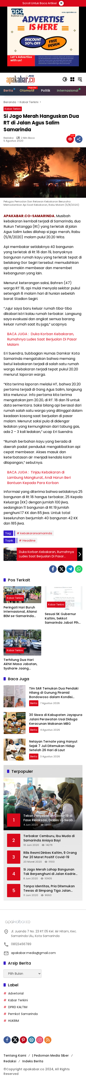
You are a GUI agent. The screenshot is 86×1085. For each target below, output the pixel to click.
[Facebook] (53, 569)
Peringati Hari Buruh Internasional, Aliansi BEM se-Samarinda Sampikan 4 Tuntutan (21, 611)
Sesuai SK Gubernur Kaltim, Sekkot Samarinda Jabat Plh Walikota (62, 618)
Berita (33, 703)
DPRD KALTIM (17, 1007)
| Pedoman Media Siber (50, 1055)
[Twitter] (61, 569)
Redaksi (9, 138)
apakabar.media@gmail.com (33, 953)
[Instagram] (39, 1039)
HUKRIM (13, 1020)
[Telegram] (70, 569)
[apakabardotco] (20, 79)
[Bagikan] (78, 139)
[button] (64, 79)
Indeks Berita (32, 1061)
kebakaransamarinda (36, 533)
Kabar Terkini (13, 109)
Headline (29, 540)
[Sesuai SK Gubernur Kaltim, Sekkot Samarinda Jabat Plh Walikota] (63, 598)
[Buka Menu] (72, 79)
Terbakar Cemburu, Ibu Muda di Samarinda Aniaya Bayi (49, 838)
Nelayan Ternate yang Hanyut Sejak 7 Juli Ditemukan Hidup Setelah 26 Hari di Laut (53, 745)
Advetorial (16, 993)
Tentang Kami (15, 1055)
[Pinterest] (23, 1039)
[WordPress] (31, 1039)
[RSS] (47, 1039)
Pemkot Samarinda (23, 1014)
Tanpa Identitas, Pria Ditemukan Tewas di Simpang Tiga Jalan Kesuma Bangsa (49, 888)
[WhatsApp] (78, 569)
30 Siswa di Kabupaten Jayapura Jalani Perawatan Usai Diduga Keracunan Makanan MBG (55, 719)
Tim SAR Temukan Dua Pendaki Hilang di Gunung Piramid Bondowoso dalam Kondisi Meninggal (53, 695)
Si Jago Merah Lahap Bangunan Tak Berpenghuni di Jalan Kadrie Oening (49, 871)
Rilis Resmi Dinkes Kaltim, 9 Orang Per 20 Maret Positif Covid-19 (50, 855)
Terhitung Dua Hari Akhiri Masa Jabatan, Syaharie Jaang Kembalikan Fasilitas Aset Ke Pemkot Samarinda (20, 664)
